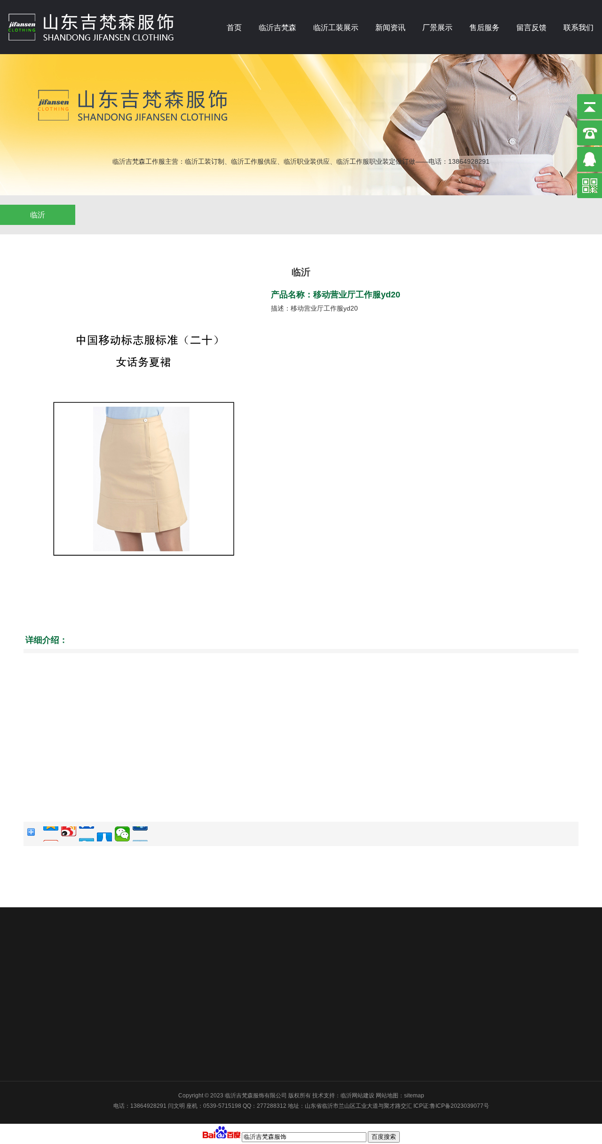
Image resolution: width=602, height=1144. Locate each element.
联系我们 (578, 28)
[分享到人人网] (104, 833)
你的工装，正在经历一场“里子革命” (242, 971)
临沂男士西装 (139, 1033)
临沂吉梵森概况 (67, 946)
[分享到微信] (122, 833)
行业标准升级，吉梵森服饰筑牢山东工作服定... (256, 1033)
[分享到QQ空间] (50, 833)
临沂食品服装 (139, 1058)
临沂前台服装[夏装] (146, 996)
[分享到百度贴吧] (140, 833)
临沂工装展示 (335, 28)
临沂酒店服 (136, 971)
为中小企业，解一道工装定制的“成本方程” (250, 958)
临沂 (37, 215)
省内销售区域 (64, 962)
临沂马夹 (133, 983)
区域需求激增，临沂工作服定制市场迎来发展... (256, 1045)
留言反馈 (531, 28)
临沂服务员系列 (142, 1045)
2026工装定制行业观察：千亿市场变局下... (251, 996)
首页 (234, 28)
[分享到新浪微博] (68, 833)
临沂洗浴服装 (139, 1008)
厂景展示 (437, 28)
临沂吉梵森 (277, 28)
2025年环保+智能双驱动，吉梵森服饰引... (250, 1058)
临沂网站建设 (357, 1095)
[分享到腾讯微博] (86, 833)
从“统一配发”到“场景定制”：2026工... (244, 983)
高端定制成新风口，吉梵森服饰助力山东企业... (256, 1020)
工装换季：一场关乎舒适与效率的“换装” (247, 946)
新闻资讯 (390, 28)
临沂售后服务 (365, 946)
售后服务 (484, 28)
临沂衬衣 (133, 946)
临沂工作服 (136, 958)
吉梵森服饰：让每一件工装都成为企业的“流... (254, 1008)
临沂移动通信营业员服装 (153, 1020)
